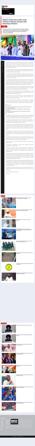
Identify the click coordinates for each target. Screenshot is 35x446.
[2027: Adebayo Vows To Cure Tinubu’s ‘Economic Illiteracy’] (9, 219)
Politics (2, 424)
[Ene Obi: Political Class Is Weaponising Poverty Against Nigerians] (9, 334)
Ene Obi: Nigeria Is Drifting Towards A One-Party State (24, 325)
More (1, 430)
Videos (2, 428)
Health (1, 427)
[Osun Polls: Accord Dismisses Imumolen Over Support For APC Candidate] (9, 263)
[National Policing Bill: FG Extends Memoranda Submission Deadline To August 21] (9, 374)
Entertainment (2, 425)
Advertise (7, 422)
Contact (2, 429)
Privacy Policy (7, 424)
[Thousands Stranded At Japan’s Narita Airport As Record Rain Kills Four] (9, 252)
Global (1, 421)
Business (2, 423)
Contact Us (7, 423)
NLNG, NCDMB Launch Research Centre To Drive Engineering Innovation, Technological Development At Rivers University (24, 230)
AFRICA (4, 26)
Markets (7, 428)
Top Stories (3, 323)
